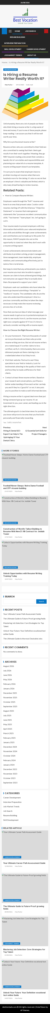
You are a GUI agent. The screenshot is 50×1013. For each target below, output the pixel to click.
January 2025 (8, 742)
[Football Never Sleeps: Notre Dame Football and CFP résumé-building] (25, 467)
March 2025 (8, 733)
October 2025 (9, 702)
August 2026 (8, 666)
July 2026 (7, 670)
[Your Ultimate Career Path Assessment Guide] (25, 845)
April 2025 (7, 729)
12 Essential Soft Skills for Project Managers (36, 430)
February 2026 (9, 684)
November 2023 (10, 774)
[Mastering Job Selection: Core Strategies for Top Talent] (25, 931)
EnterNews (40, 1007)
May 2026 (7, 679)
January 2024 (8, 765)
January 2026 (8, 688)
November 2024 (10, 751)
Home (17, 31)
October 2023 (9, 778)
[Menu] (10, 31)
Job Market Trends (13, 55)
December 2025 (10, 693)
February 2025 (9, 738)
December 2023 (10, 769)
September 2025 (10, 706)
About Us (31, 55)
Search (10, 596)
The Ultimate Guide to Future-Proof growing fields (24, 618)
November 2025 (10, 697)
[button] (10, 31)
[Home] (4, 31)
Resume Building (17, 37)
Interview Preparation (14, 43)
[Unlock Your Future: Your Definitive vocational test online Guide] (25, 974)
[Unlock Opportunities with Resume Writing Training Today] (25, 555)
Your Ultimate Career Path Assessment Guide (22, 614)
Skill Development (12, 49)
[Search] (42, 31)
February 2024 (9, 760)
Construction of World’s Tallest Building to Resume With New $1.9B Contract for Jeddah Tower (23, 531)
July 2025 (7, 715)
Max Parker (9, 85)
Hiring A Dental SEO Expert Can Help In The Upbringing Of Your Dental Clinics (13, 434)
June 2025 (7, 720)
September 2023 (10, 782)
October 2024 (9, 756)
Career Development (36, 49)
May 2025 (7, 724)
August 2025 (8, 711)
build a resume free (14, 422)
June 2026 (7, 675)
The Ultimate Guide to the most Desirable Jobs (22, 638)
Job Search (30, 31)
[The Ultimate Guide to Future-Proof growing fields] (25, 888)
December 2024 (10, 747)
